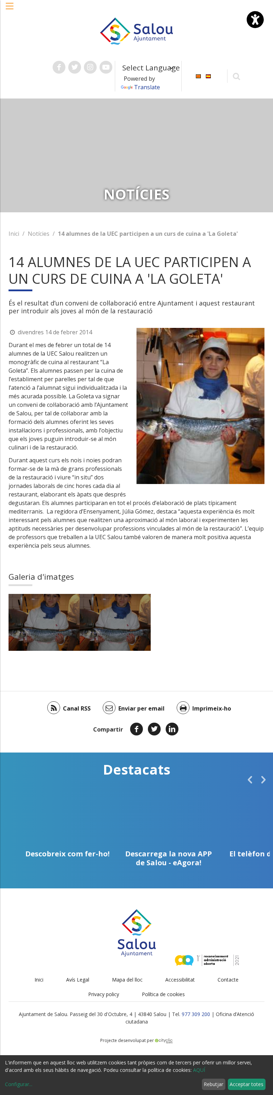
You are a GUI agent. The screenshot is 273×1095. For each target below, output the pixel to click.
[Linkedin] (172, 729)
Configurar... (18, 1084)
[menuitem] (198, 75)
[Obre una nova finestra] (59, 67)
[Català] (198, 75)
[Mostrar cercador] (236, 76)
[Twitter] (154, 729)
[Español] (208, 75)
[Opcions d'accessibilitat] (255, 19)
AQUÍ (199, 1070)
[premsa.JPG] (44, 622)
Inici (14, 234)
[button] (10, 10)
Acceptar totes (246, 1084)
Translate (147, 87)
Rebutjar (213, 1084)
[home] (136, 30)
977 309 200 (196, 1014)
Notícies (38, 234)
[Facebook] (136, 729)
